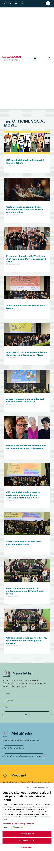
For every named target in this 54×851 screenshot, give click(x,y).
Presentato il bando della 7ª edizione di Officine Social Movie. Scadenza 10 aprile (26, 259)
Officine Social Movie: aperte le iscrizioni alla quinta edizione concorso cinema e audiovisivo (23, 495)
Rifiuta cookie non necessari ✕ (38, 788)
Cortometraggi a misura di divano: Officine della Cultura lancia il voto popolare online (24, 210)
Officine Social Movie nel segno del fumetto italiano (25, 161)
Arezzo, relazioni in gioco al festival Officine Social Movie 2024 (25, 400)
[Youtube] (16, 3)
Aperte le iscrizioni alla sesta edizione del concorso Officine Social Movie (26, 353)
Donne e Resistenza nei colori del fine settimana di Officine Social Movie (26, 447)
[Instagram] (22, 3)
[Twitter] (10, 3)
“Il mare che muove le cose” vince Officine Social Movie (24, 543)
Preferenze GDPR (27, 847)
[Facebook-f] (5, 3)
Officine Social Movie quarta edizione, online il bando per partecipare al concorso (26, 640)
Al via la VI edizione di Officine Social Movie (26, 307)
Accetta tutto (27, 834)
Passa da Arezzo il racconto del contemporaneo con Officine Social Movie (25, 591)
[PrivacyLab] (17, 827)
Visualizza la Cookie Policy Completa (18, 824)
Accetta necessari (27, 841)
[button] (35, 58)
